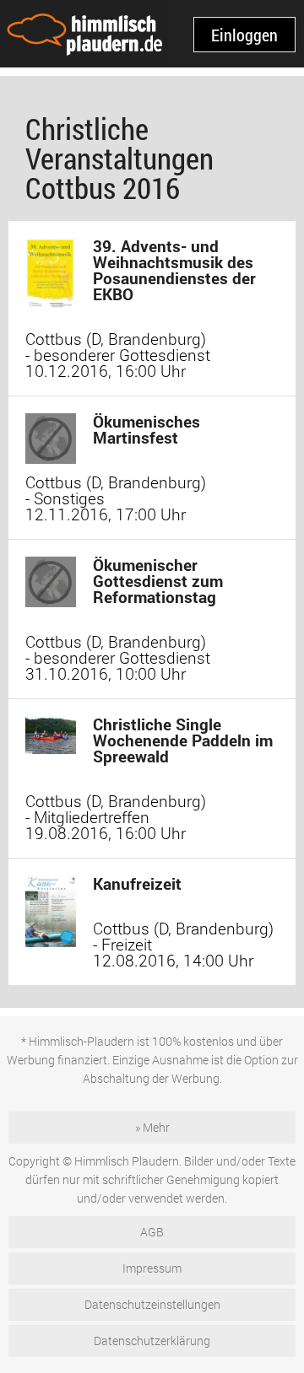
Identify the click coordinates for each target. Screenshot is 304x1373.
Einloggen (244, 35)
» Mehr (152, 1127)
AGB (152, 1232)
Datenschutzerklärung (152, 1341)
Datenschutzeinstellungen (152, 1304)
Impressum (152, 1268)
